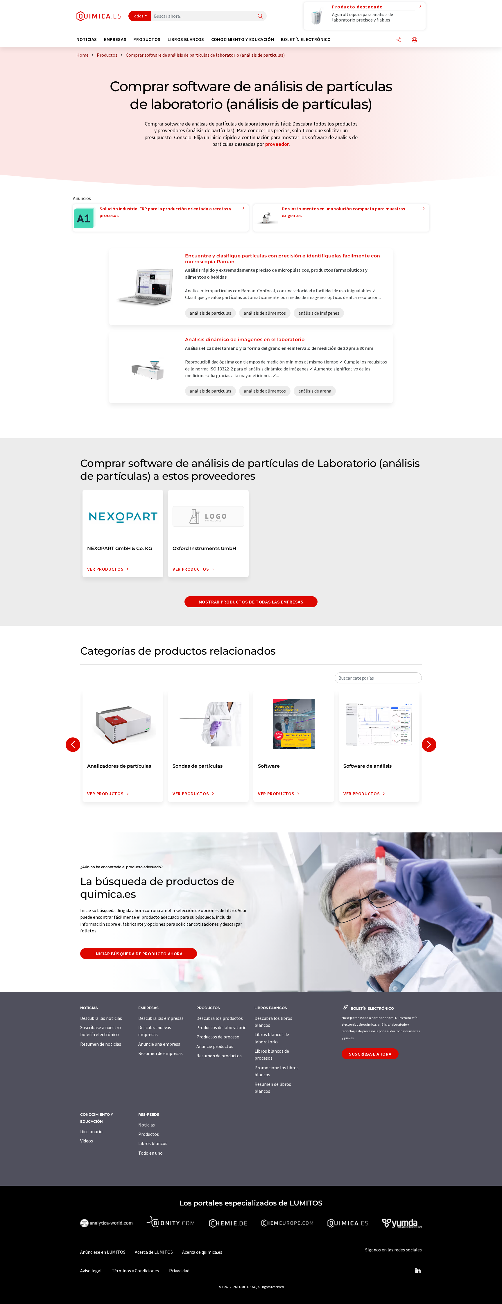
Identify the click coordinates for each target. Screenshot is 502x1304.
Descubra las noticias (101, 1018)
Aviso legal (91, 1270)
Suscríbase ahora (370, 1054)
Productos (148, 1134)
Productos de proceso (217, 1037)
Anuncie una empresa (159, 1044)
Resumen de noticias (100, 1044)
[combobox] (378, 677)
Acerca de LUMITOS (154, 1252)
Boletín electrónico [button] (306, 39)
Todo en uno (150, 1153)
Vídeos (86, 1141)
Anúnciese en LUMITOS (103, 1252)
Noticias (146, 1125)
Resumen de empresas (160, 1053)
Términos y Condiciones (135, 1270)
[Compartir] (399, 40)
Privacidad (179, 1270)
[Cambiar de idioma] (414, 40)
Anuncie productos (214, 1046)
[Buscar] (260, 16)
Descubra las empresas (161, 1018)
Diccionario (91, 1131)
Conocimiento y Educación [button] (242, 39)
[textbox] (378, 677)
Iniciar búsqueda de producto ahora (138, 953)
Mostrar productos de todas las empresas (251, 602)
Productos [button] (147, 39)
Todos (138, 16)
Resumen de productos (219, 1055)
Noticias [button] (86, 39)
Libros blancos (152, 1143)
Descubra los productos (219, 1018)
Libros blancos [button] (186, 39)
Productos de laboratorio (221, 1027)
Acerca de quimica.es (202, 1252)
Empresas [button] (115, 39)
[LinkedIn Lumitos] (418, 1270)
